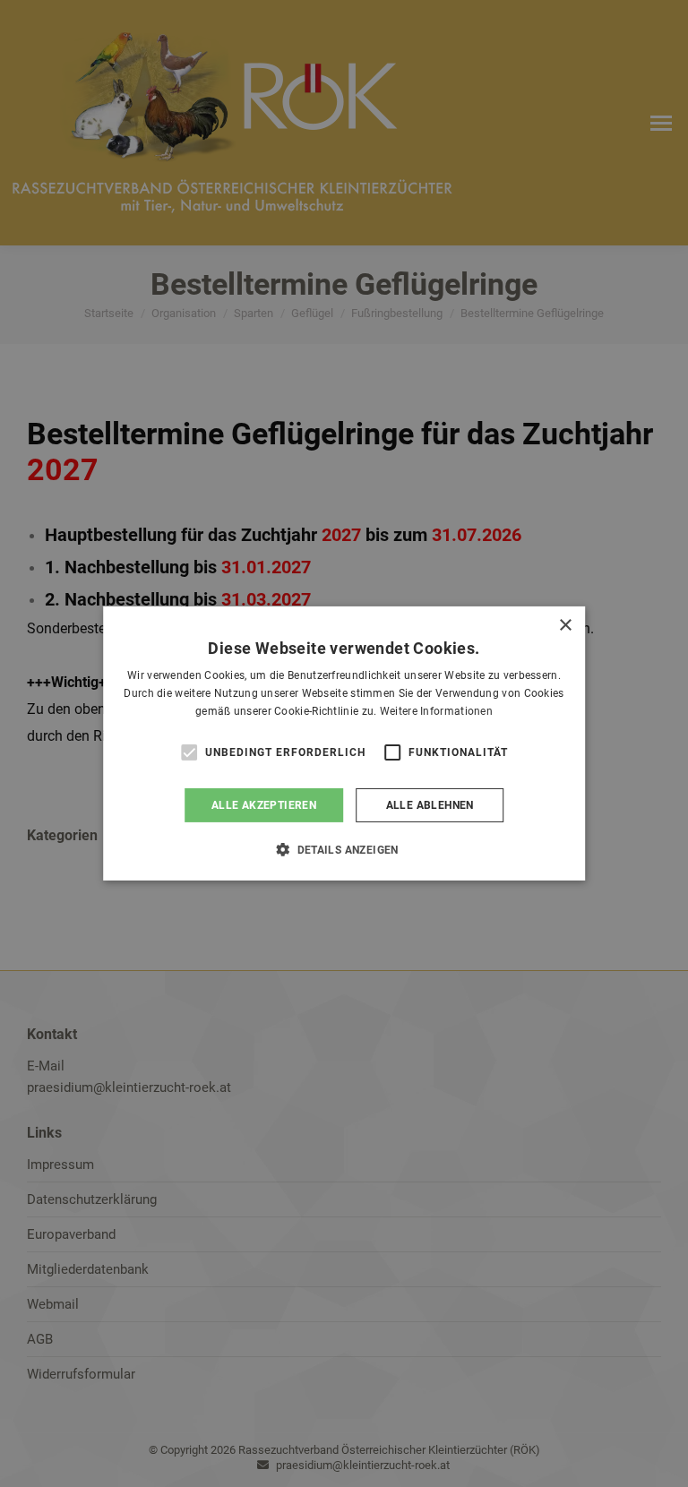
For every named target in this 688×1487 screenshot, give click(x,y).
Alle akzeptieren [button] (263, 805)
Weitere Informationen (436, 711)
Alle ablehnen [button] (430, 805)
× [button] (565, 625)
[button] (344, 849)
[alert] (344, 743)
